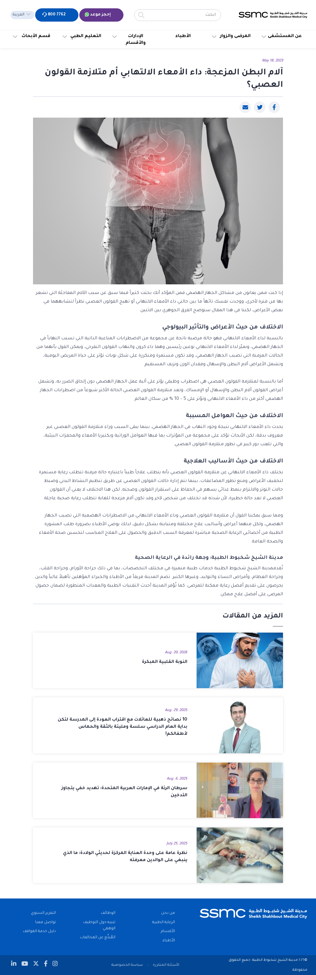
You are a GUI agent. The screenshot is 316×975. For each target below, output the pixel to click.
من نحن (168, 913)
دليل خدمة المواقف (39, 931)
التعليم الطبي (85, 36)
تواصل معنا (45, 922)
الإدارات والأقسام (136, 40)
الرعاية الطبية (163, 922)
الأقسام (168, 931)
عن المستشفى (285, 36)
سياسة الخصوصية (127, 965)
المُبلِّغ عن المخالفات (97, 937)
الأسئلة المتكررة (166, 965)
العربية (18, 15)
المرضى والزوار (235, 36)
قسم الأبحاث (36, 36)
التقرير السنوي (43, 913)
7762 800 (56, 15)
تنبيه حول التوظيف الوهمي (99, 925)
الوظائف (108, 913)
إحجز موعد (100, 15)
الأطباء (183, 36)
